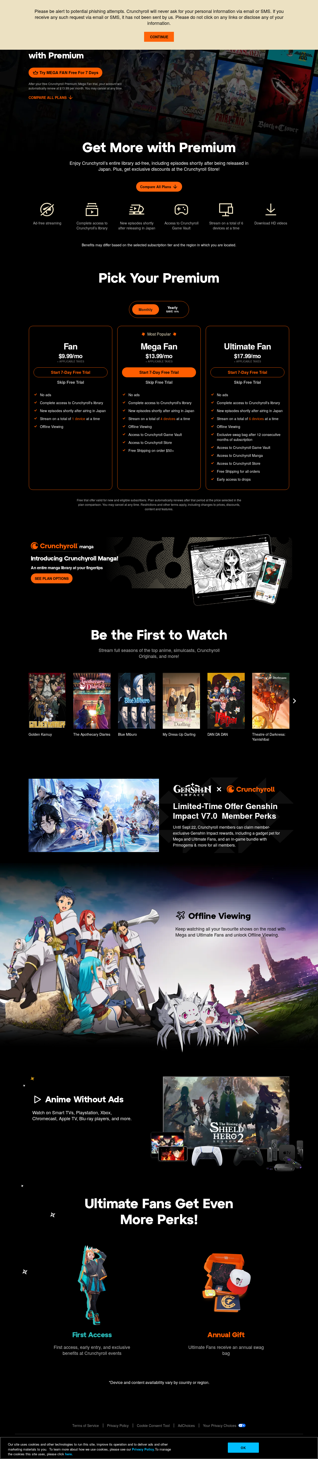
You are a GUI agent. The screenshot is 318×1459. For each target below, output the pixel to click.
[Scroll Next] (294, 701)
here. (68, 1454)
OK (243, 1447)
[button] (47, 706)
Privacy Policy (143, 1449)
